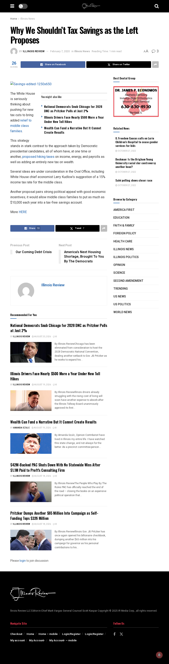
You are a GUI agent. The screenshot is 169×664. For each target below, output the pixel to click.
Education (121, 218)
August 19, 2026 (42, 384)
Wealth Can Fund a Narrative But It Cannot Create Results (72, 130)
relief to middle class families (21, 125)
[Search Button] (157, 6)
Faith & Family (123, 225)
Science (119, 273)
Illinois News (27, 19)
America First (124, 210)
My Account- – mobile (63, 640)
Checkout (16, 634)
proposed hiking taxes (38, 157)
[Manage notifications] (159, 655)
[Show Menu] (12, 6)
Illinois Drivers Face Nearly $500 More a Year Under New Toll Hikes (74, 119)
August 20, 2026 (42, 336)
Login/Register (71, 634)
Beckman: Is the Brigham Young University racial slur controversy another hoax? (135, 163)
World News (122, 312)
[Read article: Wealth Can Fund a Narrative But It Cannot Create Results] (31, 443)
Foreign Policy (124, 233)
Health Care (122, 241)
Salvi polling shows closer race (133, 180)
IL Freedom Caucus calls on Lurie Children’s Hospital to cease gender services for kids (136, 142)
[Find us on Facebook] (114, 634)
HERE (23, 212)
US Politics (122, 304)
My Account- (37, 640)
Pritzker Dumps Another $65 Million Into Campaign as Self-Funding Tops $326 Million (54, 515)
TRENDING (120, 289)
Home (13, 19)
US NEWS (119, 296)
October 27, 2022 (126, 151)
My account (17, 640)
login (23, 561)
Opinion (119, 265)
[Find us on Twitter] (121, 634)
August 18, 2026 (42, 476)
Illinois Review (34, 51)
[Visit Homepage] (91, 6)
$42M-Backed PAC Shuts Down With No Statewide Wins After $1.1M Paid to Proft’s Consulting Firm (55, 467)
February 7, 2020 (60, 51)
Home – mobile (48, 634)
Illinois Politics (126, 257)
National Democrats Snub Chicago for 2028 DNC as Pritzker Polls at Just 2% (73, 108)
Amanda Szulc (21, 427)
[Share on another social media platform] (155, 64)
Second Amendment (128, 281)
